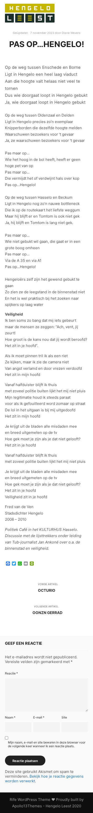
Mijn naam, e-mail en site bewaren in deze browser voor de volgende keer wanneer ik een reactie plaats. (46, 744)
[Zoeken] (60, 6)
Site (64, 717)
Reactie (11, 673)
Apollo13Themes (27, 806)
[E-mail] (74, 6)
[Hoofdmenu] (60, 20)
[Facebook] (83, 6)
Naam (10, 717)
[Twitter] (83, 20)
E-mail (38, 717)
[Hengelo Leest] (30, 13)
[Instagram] (74, 20)
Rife (13, 799)
